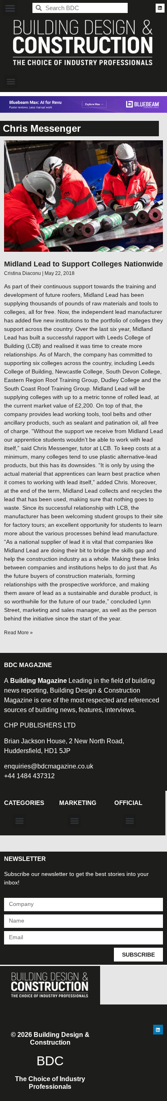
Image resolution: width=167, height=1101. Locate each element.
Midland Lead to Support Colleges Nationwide (83, 264)
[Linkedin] (160, 8)
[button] (10, 8)
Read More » (18, 632)
